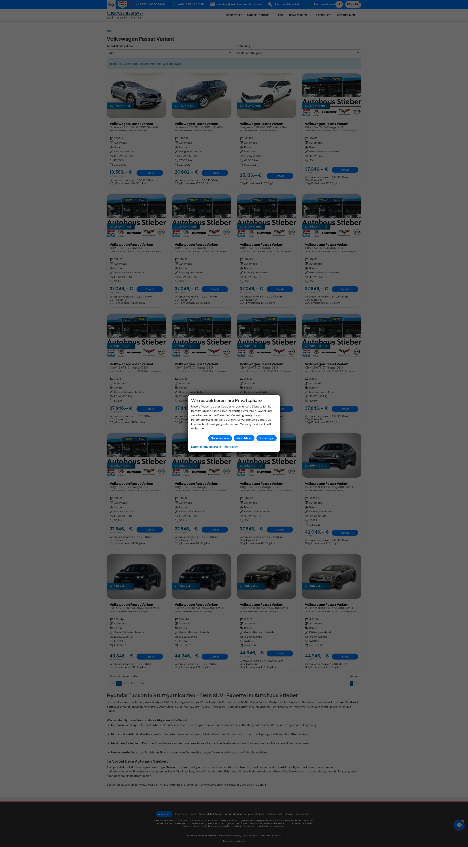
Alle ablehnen (244, 438)
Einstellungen (266, 438)
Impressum (231, 447)
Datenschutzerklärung (206, 447)
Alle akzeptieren (220, 438)
